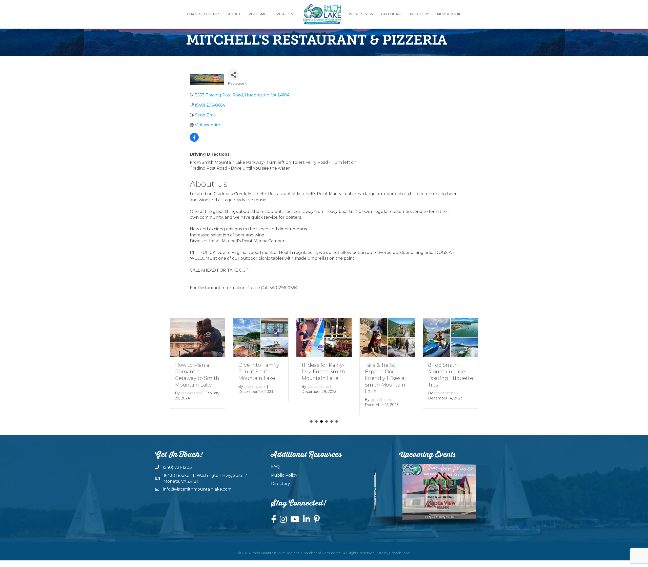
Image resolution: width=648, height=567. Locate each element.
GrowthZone (399, 553)
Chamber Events (203, 14)
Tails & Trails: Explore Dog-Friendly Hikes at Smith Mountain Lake (386, 378)
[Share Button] (233, 74)
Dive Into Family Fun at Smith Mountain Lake (258, 371)
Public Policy (284, 475)
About (234, 14)
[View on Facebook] (194, 140)
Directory (418, 14)
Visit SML (257, 14)
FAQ (275, 466)
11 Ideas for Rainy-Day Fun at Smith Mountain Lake (323, 371)
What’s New (361, 14)
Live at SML (285, 14)
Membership (449, 14)
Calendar (391, 14)
